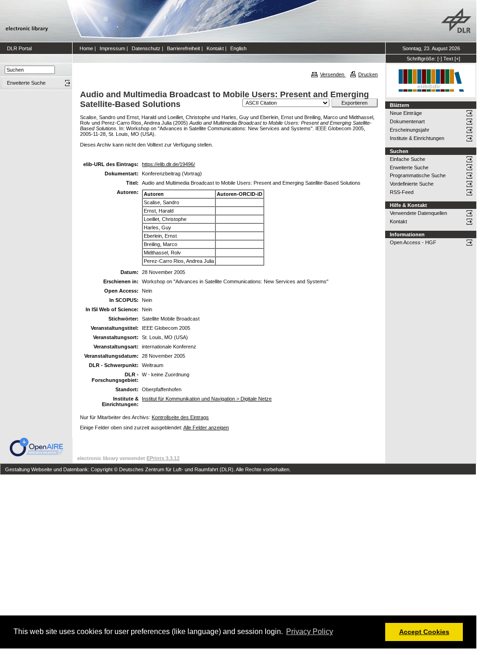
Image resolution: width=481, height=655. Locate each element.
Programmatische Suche (418, 175)
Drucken (368, 74)
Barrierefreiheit (183, 48)
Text (448, 58)
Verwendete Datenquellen (418, 213)
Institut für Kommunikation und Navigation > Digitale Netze (207, 398)
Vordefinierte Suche (412, 184)
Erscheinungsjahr (409, 130)
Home (86, 48)
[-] (439, 58)
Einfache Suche (407, 159)
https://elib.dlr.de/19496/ (168, 164)
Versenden (333, 74)
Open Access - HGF (413, 242)
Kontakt (215, 48)
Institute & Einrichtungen (417, 138)
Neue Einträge (406, 113)
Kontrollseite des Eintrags (180, 417)
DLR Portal (19, 48)
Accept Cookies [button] (424, 631)
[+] (457, 58)
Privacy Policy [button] (309, 631)
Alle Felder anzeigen (206, 427)
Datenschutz (146, 48)
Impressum (112, 48)
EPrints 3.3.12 (163, 458)
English (238, 48)
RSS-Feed (402, 192)
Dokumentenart (407, 121)
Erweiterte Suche (409, 167)
